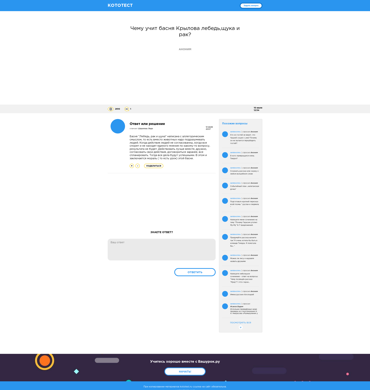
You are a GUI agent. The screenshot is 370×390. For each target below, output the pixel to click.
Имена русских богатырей (242, 294)
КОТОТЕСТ (120, 6)
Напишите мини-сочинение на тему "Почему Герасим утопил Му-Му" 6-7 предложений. (243, 222)
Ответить (195, 272)
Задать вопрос (251, 6)
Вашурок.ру (209, 361)
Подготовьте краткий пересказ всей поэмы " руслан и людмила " (244, 204)
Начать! (185, 372)
